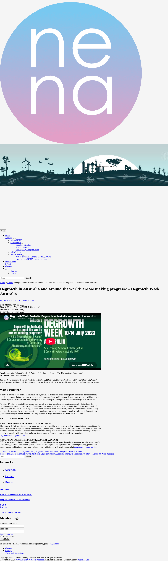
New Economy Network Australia (30, 560)
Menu (3, 231)
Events (8, 264)
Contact (8, 266)
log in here (54, 544)
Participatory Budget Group (27, 250)
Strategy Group (22, 247)
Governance (15, 242)
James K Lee (83, 560)
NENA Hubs (15, 252)
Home (7, 235)
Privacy (8, 550)
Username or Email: (8, 524)
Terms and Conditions (14, 553)
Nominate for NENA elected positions (31, 259)
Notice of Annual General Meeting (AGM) (33, 257)
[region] (84, 186)
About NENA (16, 240)
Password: (4, 529)
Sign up (13, 271)
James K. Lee (28, 300)
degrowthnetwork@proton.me (12, 435)
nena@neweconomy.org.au (85, 447)
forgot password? (7, 534)
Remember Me (9, 536)
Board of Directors (23, 245)
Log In (13, 273)
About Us (9, 238)
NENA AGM (16, 254)
